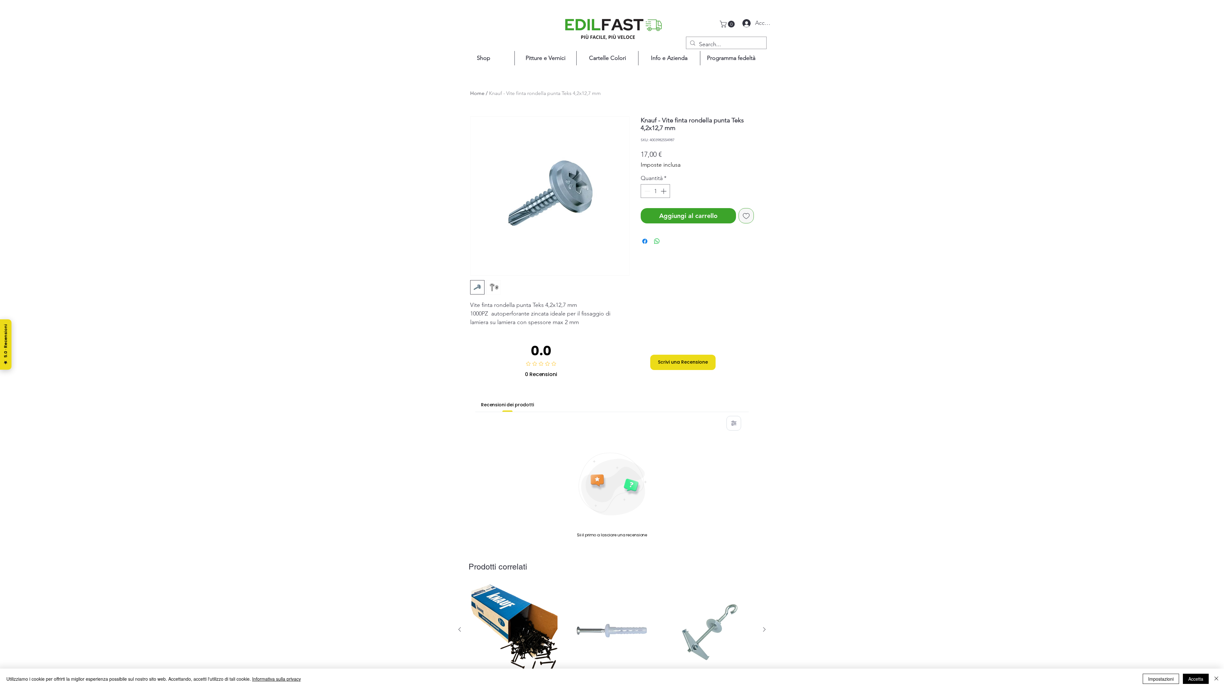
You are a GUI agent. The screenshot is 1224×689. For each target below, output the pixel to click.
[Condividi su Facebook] (645, 241)
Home (477, 93)
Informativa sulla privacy (276, 679)
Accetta (1195, 679)
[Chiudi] (1216, 679)
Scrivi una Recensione (683, 362)
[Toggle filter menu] (733, 423)
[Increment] (664, 191)
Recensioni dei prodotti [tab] (507, 405)
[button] (728, 24)
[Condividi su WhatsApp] (657, 241)
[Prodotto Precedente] (459, 629)
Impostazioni (1161, 679)
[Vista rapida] (514, 629)
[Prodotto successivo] (764, 629)
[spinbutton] (655, 191)
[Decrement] (647, 191)
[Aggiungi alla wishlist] (746, 215)
